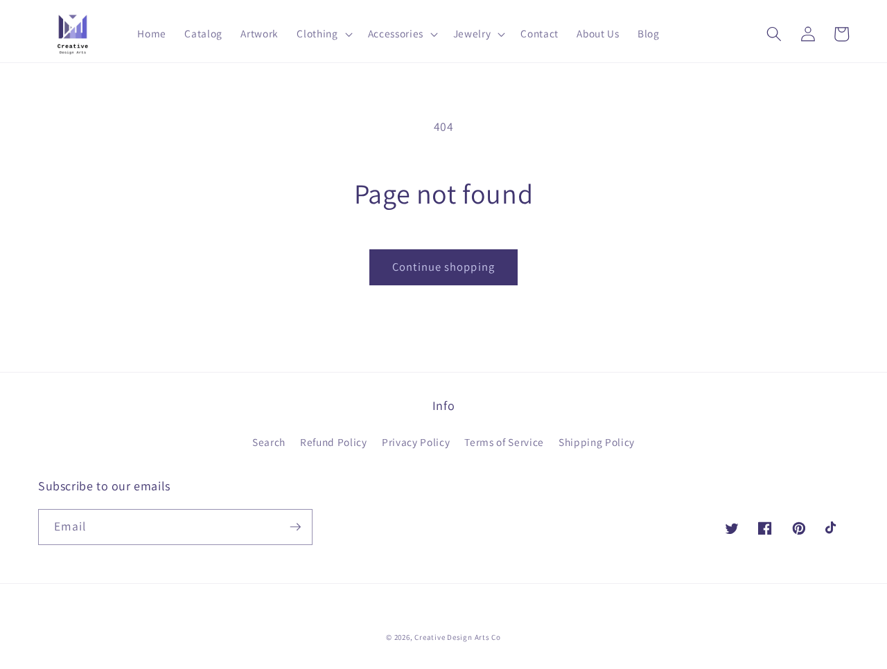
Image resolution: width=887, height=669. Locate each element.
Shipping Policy (597, 442)
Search (269, 442)
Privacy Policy (416, 442)
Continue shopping (443, 266)
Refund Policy (333, 442)
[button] (323, 34)
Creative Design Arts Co (457, 637)
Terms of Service (504, 442)
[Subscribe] (295, 527)
